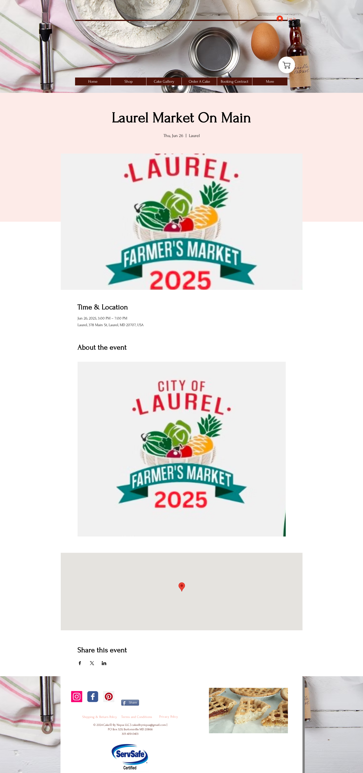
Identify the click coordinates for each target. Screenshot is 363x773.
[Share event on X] (92, 663)
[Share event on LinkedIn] (104, 663)
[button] (164, 81)
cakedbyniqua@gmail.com (149, 725)
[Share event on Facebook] (80, 663)
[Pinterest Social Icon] (108, 696)
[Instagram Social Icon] (76, 696)
